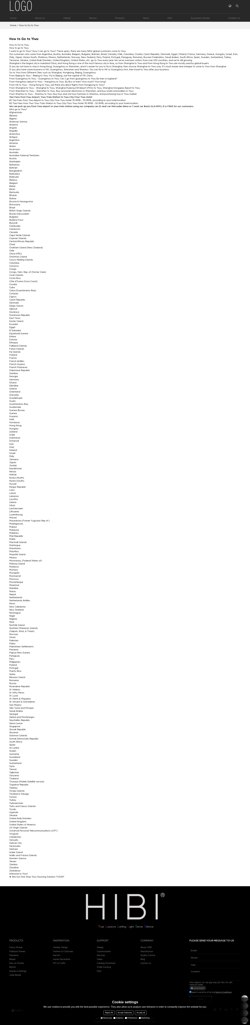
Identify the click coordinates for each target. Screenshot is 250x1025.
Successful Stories (200, 18)
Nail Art (56, 955)
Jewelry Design (60, 947)
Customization (104, 951)
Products (120, 18)
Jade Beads (15, 975)
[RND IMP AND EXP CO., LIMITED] (20, 6)
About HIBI (146, 947)
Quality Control (147, 955)
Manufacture (146, 951)
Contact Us (234, 18)
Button (12, 967)
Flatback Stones (17, 951)
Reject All (109, 1013)
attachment (199, 988)
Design (100, 947)
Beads (12, 959)
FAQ (170, 18)
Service (92, 18)
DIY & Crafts (59, 963)
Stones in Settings (17, 971)
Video (99, 959)
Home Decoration (61, 959)
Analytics (120, 1018)
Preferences (132, 1018)
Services (101, 955)
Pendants (14, 955)
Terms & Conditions (223, 992)
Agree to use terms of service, (211, 992)
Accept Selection (125, 1013)
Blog (142, 959)
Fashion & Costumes (63, 951)
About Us (40, 18)
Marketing (145, 1018)
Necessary (107, 1018)
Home (13, 18)
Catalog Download (106, 963)
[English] (230, 6)
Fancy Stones (16, 947)
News (146, 18)
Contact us (145, 963)
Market (67, 18)
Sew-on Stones (16, 963)
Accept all (141, 1013)
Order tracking (104, 967)
